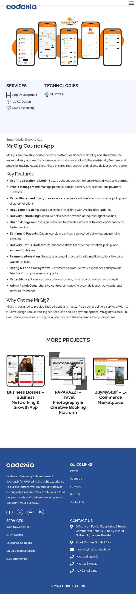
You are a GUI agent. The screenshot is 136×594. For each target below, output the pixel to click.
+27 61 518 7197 (87, 570)
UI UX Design (14, 535)
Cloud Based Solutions (20, 550)
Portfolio (75, 494)
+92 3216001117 (87, 563)
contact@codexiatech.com (94, 549)
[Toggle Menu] (131, 3)
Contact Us (77, 502)
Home (74, 470)
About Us (76, 478)
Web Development (18, 527)
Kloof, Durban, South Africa (93, 542)
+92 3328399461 (88, 556)
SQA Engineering (16, 558)
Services (75, 486)
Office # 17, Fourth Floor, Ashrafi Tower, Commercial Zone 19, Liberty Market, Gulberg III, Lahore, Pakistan (101, 531)
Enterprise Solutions (19, 542)
